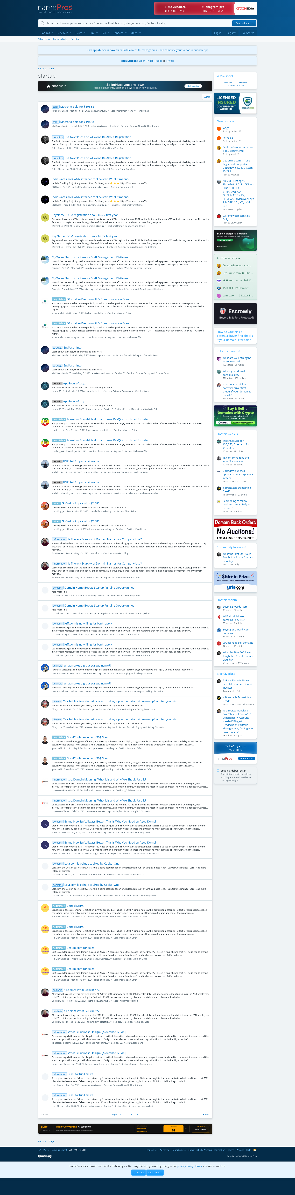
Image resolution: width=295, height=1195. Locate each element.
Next (207, 1114)
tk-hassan (57, 790)
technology (93, 1000)
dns (97, 553)
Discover (63, 33)
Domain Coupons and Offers (130, 225)
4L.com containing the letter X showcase (236, 459)
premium (93, 430)
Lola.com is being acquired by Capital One (86, 863)
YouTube (231, 85)
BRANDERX (236, 222)
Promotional (126, 186)
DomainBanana (246, 704)
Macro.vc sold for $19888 (73, 106)
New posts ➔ (225, 121)
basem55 (56, 391)
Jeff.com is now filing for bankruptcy (82, 623)
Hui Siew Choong (60, 916)
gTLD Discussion (132, 790)
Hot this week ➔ (227, 434)
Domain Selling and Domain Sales (141, 355)
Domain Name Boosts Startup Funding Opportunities (93, 587)
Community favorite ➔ (232, 547)
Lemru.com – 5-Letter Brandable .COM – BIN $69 (238, 295)
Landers (118, 33)
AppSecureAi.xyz (69, 383)
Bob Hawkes (58, 553)
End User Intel (67, 347)
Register (75, 38)
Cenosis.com (68, 906)
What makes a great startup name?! (82, 665)
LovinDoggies (58, 511)
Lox (53, 595)
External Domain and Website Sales (131, 391)
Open (142, 60)
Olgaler (238, 209)
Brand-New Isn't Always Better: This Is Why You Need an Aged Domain (105, 821)
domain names (94, 790)
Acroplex (238, 735)
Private (170, 60)
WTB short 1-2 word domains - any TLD (234, 617)
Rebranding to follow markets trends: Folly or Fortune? (237, 504)
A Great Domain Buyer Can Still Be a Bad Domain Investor (238, 684)
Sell (104, 33)
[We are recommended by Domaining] (45, 1157)
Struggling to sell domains (238, 642)
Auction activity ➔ (228, 258)
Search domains (244, 23)
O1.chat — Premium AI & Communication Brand (91, 299)
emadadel (57, 313)
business (103, 916)
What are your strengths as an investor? (237, 359)
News (78, 33)
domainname (90, 186)
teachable (100, 709)
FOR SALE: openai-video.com (77, 461)
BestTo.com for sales (73, 948)
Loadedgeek (58, 430)
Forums (45, 33)
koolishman (58, 832)
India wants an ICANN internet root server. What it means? (90, 179)
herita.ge (228, 137)
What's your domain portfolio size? (234, 372)
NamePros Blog (116, 148)
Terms (231, 1149)
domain (91, 225)
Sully (54, 148)
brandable (98, 313)
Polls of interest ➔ (229, 351)
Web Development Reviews (138, 267)
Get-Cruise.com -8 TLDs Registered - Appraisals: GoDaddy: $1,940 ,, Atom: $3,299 (238, 166)
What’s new (44, 38)
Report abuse (179, 1149)
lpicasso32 (57, 748)
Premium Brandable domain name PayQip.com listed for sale (100, 419)
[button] (52, 33)
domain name (95, 874)
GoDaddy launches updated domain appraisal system (238, 474)
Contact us (151, 1149)
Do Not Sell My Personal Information (206, 1149)
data (92, 553)
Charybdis (57, 709)
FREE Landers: (129, 60)
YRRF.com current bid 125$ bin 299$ (238, 280)
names (88, 673)
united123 (236, 131)
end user (106, 355)
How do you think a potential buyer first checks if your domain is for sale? (235, 336)
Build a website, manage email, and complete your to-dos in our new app (147, 50)
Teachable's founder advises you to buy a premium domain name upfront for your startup (117, 701)
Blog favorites (226, 674)
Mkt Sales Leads (60, 110)
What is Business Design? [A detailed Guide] (89, 1032)
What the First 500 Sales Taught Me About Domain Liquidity (238, 557)
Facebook (228, 82)
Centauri (56, 673)
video (96, 472)
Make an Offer (124, 313)
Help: (151, 60)
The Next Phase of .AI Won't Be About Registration (92, 137)
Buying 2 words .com (235, 606)
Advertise (164, 1149)
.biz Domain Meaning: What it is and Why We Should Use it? (99, 779)
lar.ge (226, 128)
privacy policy (185, 1166)
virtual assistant (103, 267)
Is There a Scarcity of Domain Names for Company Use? (97, 539)
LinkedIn (243, 82)
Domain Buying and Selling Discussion (134, 673)
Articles (240, 85)
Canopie (56, 267)
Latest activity (60, 38)
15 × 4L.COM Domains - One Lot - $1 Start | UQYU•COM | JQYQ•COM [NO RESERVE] (238, 288)
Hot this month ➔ (228, 600)
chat (89, 313)
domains (84, 148)
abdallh (55, 472)
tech (97, 391)
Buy (92, 33)
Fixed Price (130, 511)
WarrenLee (57, 225)
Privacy (240, 1149)
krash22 (235, 154)
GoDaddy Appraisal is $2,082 (76, 503)
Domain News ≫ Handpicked (134, 110)
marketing (106, 511)
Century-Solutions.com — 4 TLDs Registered (238, 148)
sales (93, 110)
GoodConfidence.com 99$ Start (80, 737)
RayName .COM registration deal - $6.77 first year (85, 215)
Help (248, 1149)
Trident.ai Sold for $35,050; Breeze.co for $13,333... (236, 444)
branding (105, 748)
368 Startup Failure (73, 1074)
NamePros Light (58, 1149)
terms (198, 1166)
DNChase (56, 186)
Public (158, 60)
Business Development (131, 1042)
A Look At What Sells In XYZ (76, 990)
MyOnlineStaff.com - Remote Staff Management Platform (90, 257)
